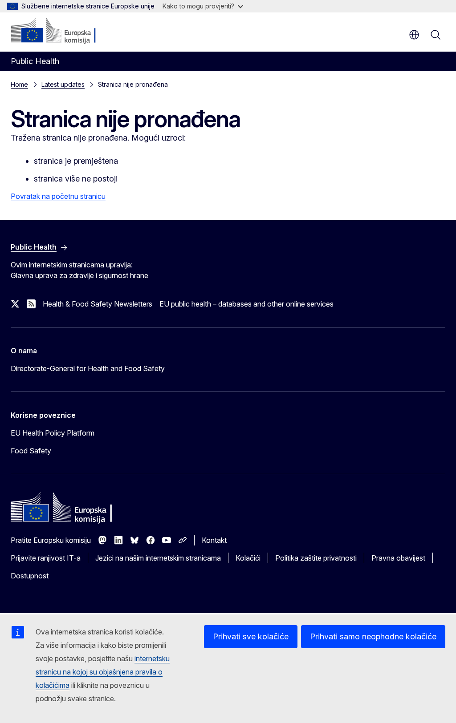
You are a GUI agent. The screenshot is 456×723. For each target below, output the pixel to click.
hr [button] (414, 34)
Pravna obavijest (398, 557)
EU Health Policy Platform (52, 432)
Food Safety (31, 450)
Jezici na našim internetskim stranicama (158, 557)
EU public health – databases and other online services (246, 303)
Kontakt (214, 540)
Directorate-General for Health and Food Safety (88, 368)
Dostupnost (30, 575)
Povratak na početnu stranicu (58, 196)
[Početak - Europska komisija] (65, 31)
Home (19, 84)
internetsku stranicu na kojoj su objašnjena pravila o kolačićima (103, 672)
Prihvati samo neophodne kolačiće (373, 636)
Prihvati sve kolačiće (251, 636)
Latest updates (63, 84)
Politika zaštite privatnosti (316, 557)
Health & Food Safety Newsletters (97, 303)
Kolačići (248, 557)
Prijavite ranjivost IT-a (46, 557)
